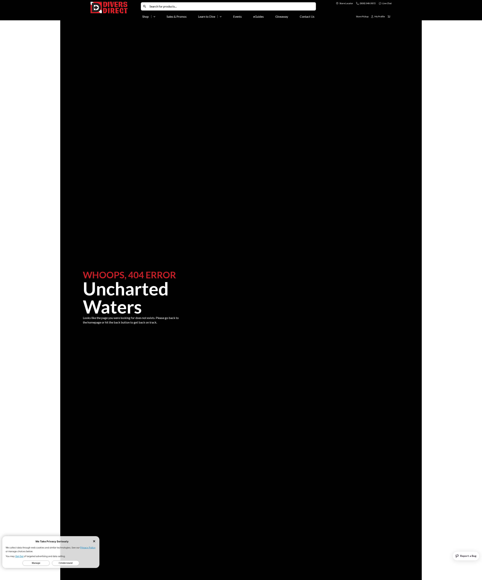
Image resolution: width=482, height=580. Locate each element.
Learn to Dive (206, 16)
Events (237, 16)
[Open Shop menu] (154, 16)
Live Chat (387, 3)
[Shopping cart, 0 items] (389, 16)
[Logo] (114, 11)
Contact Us (307, 16)
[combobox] (232, 6)
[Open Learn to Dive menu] (220, 16)
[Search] (144, 6)
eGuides (258, 16)
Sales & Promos (177, 16)
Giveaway (281, 16)
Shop (145, 16)
